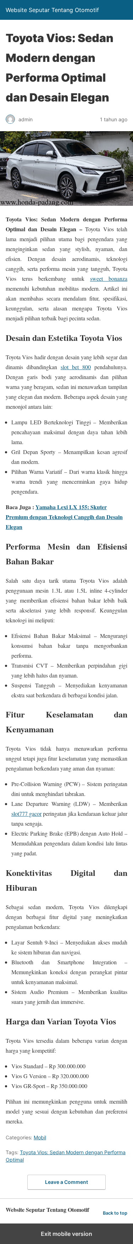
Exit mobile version (66, 1233)
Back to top (115, 1213)
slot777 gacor (26, 813)
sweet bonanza (108, 278)
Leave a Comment (66, 1182)
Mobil (40, 1137)
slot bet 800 (76, 367)
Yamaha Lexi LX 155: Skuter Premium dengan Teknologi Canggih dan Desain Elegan (64, 517)
